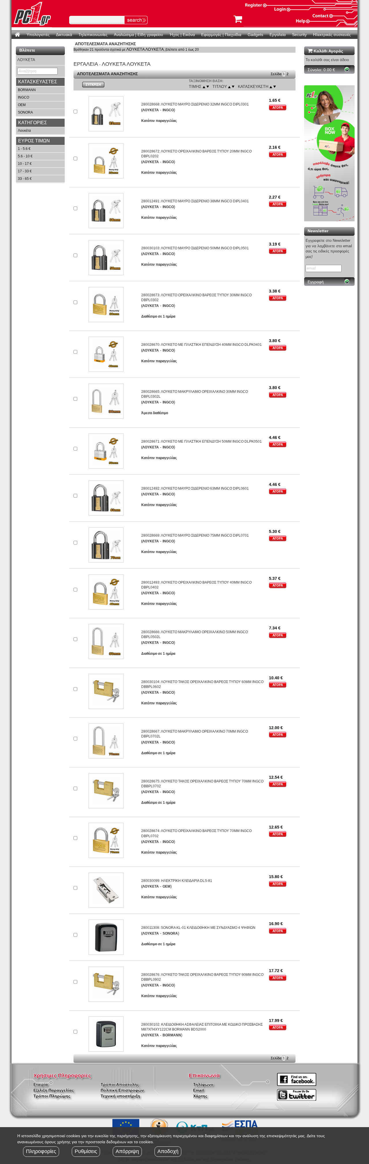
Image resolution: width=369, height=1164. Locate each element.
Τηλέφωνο (203, 1084)
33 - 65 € (25, 179)
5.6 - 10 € (25, 156)
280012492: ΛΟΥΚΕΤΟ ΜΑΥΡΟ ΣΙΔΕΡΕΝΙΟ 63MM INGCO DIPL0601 (195, 488)
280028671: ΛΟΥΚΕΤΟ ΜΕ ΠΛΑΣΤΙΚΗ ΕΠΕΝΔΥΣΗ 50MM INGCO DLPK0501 (201, 441)
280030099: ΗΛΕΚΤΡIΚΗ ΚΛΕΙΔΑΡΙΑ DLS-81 (176, 881)
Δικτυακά (64, 34)
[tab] (40, 82)
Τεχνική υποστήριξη (120, 1096)
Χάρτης (200, 1096)
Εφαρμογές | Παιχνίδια (221, 34)
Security (299, 34)
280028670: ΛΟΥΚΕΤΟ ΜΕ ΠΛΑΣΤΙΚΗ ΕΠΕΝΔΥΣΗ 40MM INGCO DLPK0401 (201, 345)
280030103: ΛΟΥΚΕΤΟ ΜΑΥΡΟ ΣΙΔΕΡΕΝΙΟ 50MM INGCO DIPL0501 (195, 248)
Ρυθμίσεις (86, 1151)
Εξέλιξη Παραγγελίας (53, 1090)
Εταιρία (40, 1084)
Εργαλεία (278, 34)
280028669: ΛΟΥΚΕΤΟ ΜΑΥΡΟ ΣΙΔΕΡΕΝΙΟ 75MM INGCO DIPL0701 (195, 535)
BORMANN (27, 90)
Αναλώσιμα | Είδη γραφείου (138, 34)
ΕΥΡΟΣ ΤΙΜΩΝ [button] (34, 140)
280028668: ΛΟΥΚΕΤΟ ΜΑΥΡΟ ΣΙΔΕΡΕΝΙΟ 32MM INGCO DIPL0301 (195, 104)
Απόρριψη (127, 1151)
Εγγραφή (316, 282)
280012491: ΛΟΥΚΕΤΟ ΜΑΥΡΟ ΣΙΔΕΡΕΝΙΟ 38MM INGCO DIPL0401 (195, 201)
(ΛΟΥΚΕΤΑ (150, 110)
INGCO (23, 97)
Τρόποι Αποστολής (120, 1084)
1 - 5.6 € (24, 149)
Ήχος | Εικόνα (182, 34)
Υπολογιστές (38, 34)
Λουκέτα (24, 131)
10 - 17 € (25, 164)
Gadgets (255, 34)
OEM (22, 105)
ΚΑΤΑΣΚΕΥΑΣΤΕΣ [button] (37, 81)
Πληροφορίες (41, 1151)
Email (198, 1090)
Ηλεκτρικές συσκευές (332, 34)
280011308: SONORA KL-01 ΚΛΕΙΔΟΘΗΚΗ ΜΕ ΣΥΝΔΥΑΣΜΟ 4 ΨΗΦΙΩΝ (198, 928)
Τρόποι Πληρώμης (51, 1096)
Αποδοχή (167, 1151)
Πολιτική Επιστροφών (122, 1090)
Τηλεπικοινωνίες (93, 34)
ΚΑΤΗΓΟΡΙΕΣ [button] (32, 122)
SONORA (25, 112)
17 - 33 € (25, 171)
